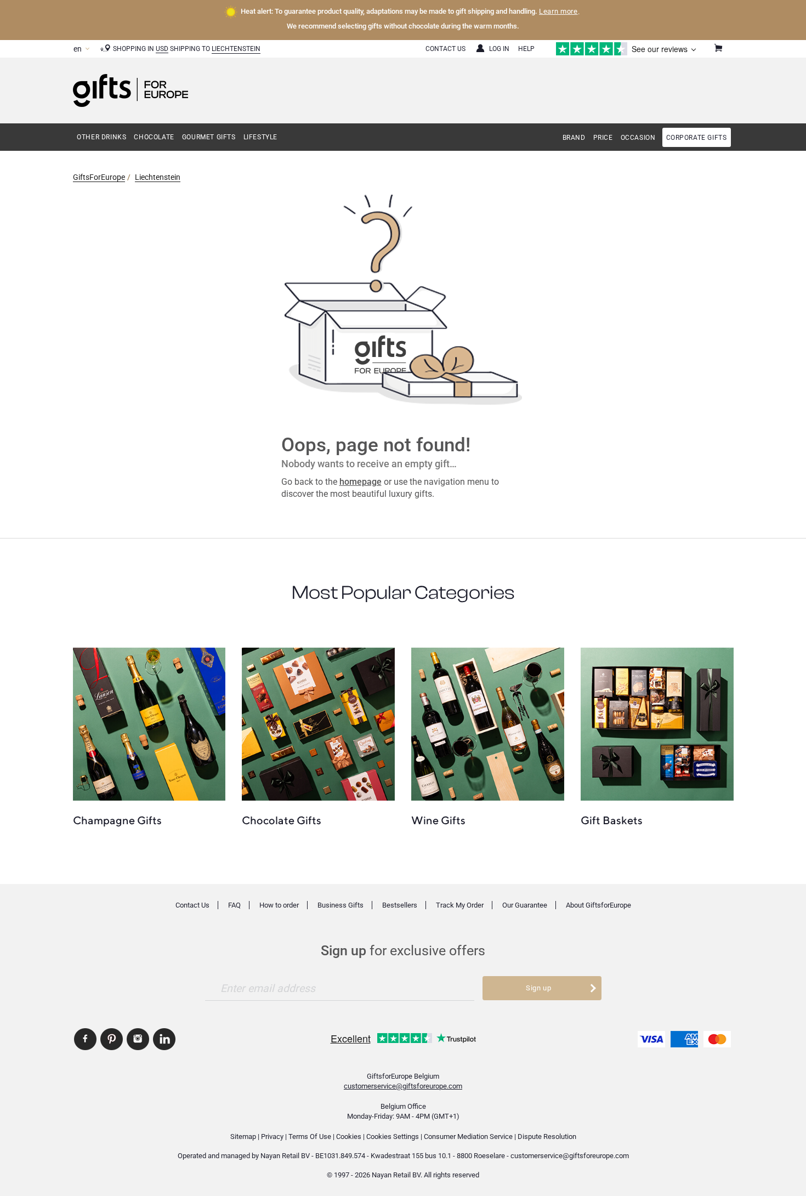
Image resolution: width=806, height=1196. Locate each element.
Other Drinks (101, 137)
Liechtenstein (236, 49)
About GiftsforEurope (598, 905)
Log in (499, 49)
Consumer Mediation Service (468, 1136)
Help (526, 49)
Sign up (539, 988)
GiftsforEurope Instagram (138, 1039)
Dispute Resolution (547, 1136)
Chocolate (154, 137)
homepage (360, 482)
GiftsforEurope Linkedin (164, 1039)
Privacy (272, 1136)
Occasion (638, 137)
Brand (574, 137)
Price (603, 137)
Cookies (348, 1136)
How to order (279, 905)
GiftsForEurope (99, 177)
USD (162, 49)
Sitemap (243, 1136)
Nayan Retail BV (285, 1156)
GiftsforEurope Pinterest (111, 1039)
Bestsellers (399, 905)
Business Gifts (340, 905)
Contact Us (445, 49)
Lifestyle (260, 137)
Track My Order (460, 905)
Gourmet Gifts (209, 137)
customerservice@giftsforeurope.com (403, 1086)
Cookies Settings (392, 1136)
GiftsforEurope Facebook (85, 1039)
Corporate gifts (696, 137)
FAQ (234, 905)
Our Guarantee (524, 905)
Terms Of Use (309, 1136)
